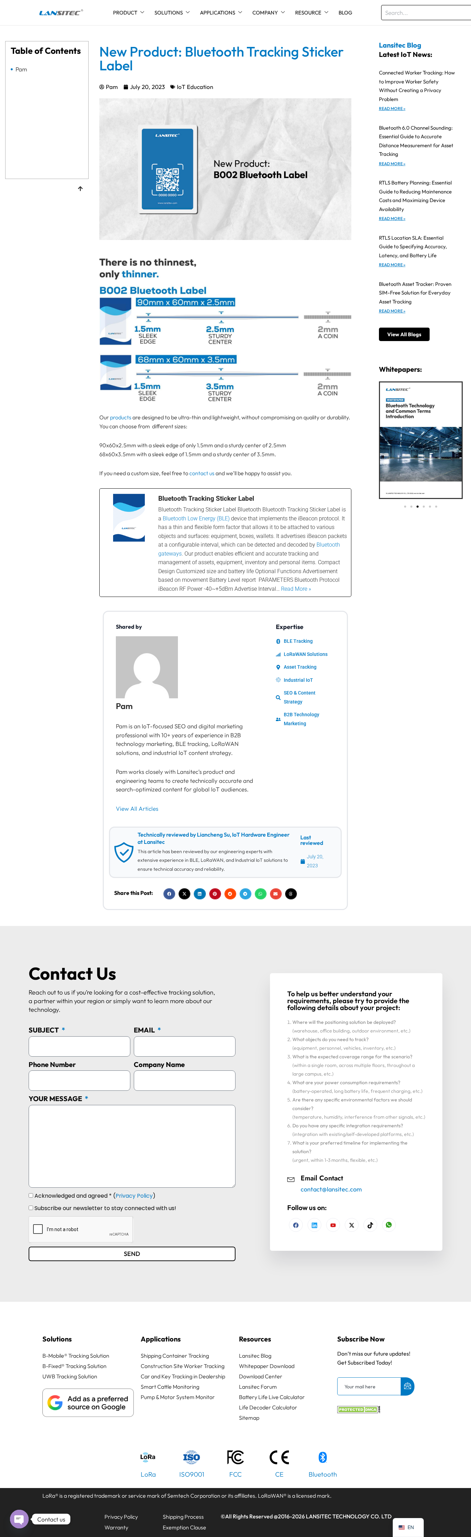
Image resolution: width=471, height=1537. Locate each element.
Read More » (392, 108)
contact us (201, 473)
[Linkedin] (314, 1225)
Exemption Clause (184, 1527)
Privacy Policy (134, 1196)
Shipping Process (183, 1516)
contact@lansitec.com (331, 1189)
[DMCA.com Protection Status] (358, 1411)
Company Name (159, 1064)
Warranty (116, 1527)
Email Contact (322, 1178)
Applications (161, 1339)
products (120, 417)
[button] (169, 893)
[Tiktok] (370, 1225)
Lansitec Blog (400, 45)
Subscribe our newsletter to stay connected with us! (105, 1208)
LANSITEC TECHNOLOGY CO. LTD (349, 1516)
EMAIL (145, 1030)
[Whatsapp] (389, 1225)
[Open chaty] (19, 1519)
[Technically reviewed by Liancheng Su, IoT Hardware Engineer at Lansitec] (123, 852)
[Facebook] (296, 1225)
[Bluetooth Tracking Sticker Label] (225, 543)
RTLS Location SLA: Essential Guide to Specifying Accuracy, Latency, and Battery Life (413, 246)
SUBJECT (44, 1030)
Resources (255, 1339)
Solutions (57, 1339)
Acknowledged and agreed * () (95, 1196)
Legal (52, 1516)
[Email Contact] (291, 1178)
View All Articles (137, 808)
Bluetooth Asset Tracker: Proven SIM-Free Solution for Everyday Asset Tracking (415, 293)
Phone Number (52, 1064)
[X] (352, 1225)
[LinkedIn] (333, 1225)
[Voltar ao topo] (80, 189)
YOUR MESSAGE (56, 1098)
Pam (21, 69)
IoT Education (195, 86)
